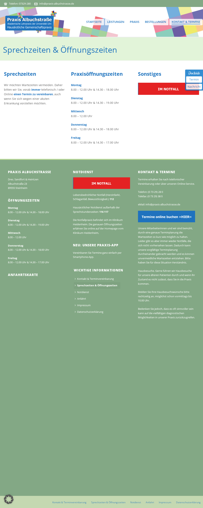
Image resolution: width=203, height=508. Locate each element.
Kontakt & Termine (186, 22)
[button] (8, 499)
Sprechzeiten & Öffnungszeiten (97, 285)
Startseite (94, 22)
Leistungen (115, 22)
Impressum (84, 305)
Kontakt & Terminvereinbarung (95, 279)
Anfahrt (81, 298)
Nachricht (194, 86)
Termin (194, 79)
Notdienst (83, 292)
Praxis (134, 22)
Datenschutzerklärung (90, 312)
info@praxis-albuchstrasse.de (56, 3)
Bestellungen (155, 22)
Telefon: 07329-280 (20, 3)
